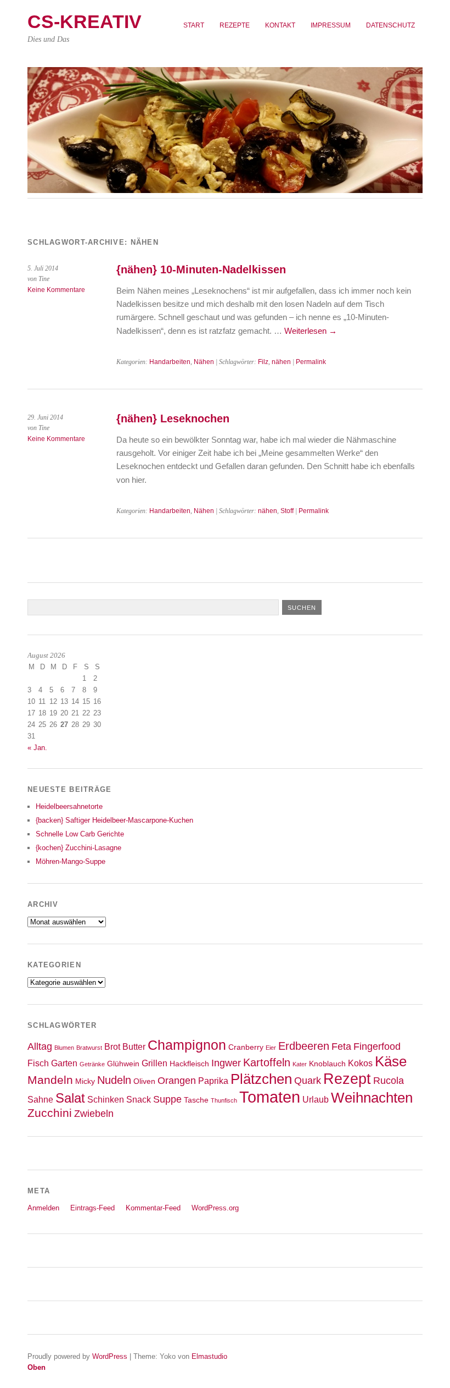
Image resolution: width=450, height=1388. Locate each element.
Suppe (167, 1099)
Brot (112, 1046)
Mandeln (50, 1079)
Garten (64, 1063)
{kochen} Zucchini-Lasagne (78, 848)
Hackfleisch (189, 1064)
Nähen (204, 362)
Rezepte (235, 25)
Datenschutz (390, 25)
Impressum (331, 25)
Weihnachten (372, 1097)
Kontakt (280, 25)
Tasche (196, 1100)
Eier (271, 1047)
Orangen (177, 1080)
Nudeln (114, 1080)
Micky (85, 1081)
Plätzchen (261, 1079)
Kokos (360, 1063)
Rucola (388, 1080)
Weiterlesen (310, 330)
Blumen (64, 1047)
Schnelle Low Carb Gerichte (80, 834)
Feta (341, 1046)
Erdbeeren (303, 1046)
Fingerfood (377, 1046)
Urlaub (315, 1099)
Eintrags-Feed (92, 1208)
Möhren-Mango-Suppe (70, 861)
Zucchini (49, 1112)
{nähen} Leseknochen (172, 418)
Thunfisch (224, 1100)
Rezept (347, 1078)
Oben (36, 1367)
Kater (299, 1064)
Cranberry (245, 1047)
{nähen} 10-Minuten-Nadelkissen (201, 269)
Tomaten (269, 1097)
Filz (263, 362)
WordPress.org (215, 1208)
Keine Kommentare (56, 290)
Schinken (105, 1099)
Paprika (213, 1081)
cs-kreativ (84, 22)
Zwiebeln (94, 1113)
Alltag (39, 1046)
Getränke (92, 1064)
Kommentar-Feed (153, 1208)
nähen (281, 362)
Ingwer (226, 1062)
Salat (70, 1098)
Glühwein (123, 1064)
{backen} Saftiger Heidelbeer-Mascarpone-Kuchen (114, 820)
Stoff (287, 511)
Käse (391, 1061)
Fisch (38, 1063)
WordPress (109, 1356)
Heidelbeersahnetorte (69, 806)
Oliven (144, 1081)
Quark (307, 1080)
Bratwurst (89, 1047)
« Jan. (37, 747)
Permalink (311, 362)
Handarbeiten (169, 362)
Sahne (40, 1099)
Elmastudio (209, 1356)
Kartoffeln (266, 1062)
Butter (133, 1046)
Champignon (187, 1045)
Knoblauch (327, 1064)
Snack (138, 1099)
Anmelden (43, 1208)
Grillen (154, 1063)
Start (193, 25)
